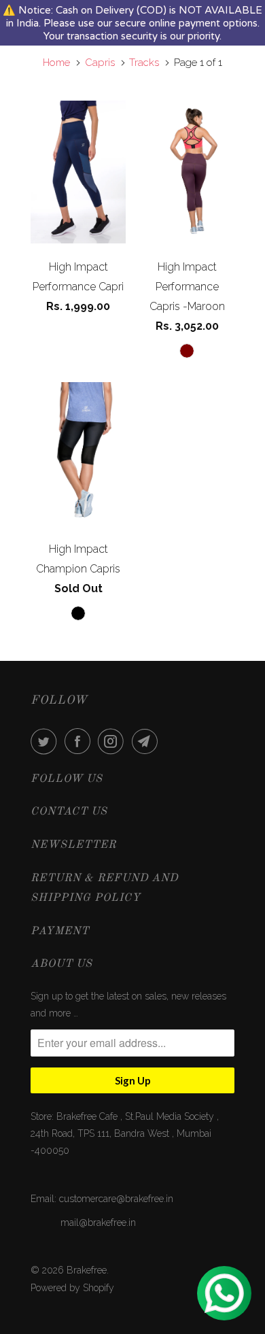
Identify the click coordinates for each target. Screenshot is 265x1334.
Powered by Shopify (72, 1287)
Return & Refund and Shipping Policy (104, 888)
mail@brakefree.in (98, 1222)
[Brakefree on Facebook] (80, 741)
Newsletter (73, 845)
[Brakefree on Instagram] (113, 741)
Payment (60, 931)
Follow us (67, 779)
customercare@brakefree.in (116, 1198)
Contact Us (69, 811)
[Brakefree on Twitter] (46, 741)
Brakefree (87, 1270)
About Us (61, 964)
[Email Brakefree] (147, 741)
